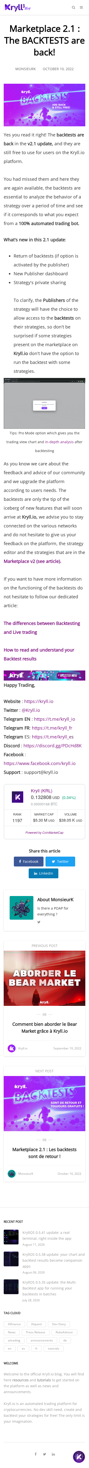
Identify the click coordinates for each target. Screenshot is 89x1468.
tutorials (53, 1348)
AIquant (36, 1324)
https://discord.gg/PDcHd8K (52, 746)
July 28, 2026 (31, 1300)
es (23, 1348)
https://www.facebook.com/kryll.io (40, 763)
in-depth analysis (59, 442)
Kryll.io (48, 1374)
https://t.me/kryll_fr (52, 728)
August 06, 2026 (33, 1272)
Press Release (35, 1332)
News (12, 1332)
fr (44, 1014)
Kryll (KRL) (41, 790)
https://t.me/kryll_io (54, 719)
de (65, 1340)
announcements (42, 1340)
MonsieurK (62, 899)
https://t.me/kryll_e (51, 737)
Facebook (30, 861)
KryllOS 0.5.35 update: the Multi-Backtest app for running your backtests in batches (49, 1288)
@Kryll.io (31, 710)
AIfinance (14, 1324)
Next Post (44, 1071)
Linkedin (46, 873)
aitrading (14, 1340)
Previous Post (45, 945)
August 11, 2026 (33, 1244)
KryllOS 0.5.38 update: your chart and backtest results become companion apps (53, 1260)
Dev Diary (59, 1324)
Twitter (63, 861)
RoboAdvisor (64, 1332)
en (9, 1348)
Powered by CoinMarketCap (44, 832)
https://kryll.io (38, 701)
